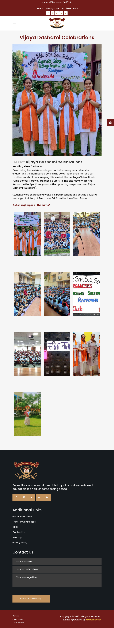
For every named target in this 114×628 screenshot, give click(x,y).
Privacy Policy (19, 542)
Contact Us (18, 532)
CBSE (15, 526)
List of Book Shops (22, 516)
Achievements (70, 8)
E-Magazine (52, 8)
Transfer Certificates (24, 521)
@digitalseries (94, 619)
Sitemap (17, 537)
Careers (38, 8)
